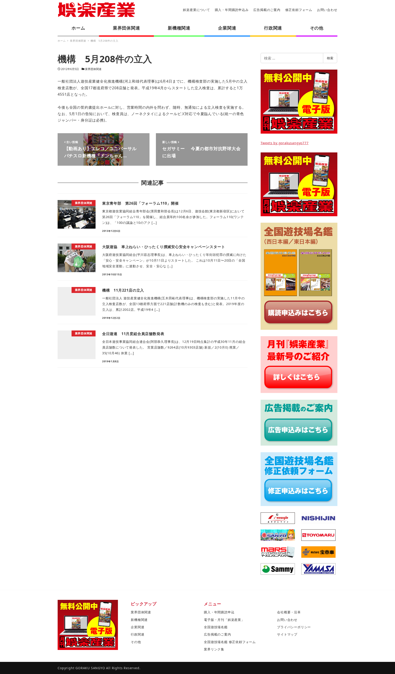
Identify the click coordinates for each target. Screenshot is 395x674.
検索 (330, 58)
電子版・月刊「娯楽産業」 (224, 619)
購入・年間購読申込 (219, 612)
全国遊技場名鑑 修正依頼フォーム (230, 642)
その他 (136, 642)
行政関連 (137, 634)
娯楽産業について (196, 10)
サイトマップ (287, 634)
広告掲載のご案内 (266, 10)
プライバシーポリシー (294, 627)
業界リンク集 (214, 649)
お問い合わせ (327, 10)
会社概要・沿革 (289, 612)
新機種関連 (139, 619)
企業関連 (137, 627)
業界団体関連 (93, 69)
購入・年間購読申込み (232, 10)
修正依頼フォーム (298, 10)
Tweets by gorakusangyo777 (285, 143)
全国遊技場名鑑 (216, 627)
